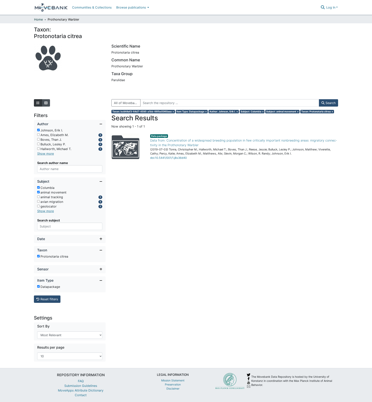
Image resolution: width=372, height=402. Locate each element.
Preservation (173, 384)
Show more (45, 153)
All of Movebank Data (127, 103)
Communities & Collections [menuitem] (92, 7)
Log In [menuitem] (330, 7)
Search (330, 103)
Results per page (50, 347)
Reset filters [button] (49, 299)
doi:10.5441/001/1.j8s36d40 (168, 157)
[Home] (51, 7)
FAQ (81, 381)
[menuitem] (132, 7)
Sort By (43, 326)
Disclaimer (172, 388)
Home (38, 19)
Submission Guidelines (80, 386)
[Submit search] (322, 7)
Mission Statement (172, 380)
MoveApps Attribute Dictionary (80, 390)
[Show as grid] (46, 103)
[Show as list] (38, 103)
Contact (81, 395)
